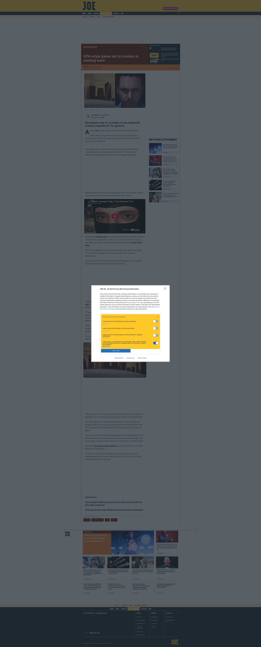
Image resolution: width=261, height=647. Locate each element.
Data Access (130, 358)
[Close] (166, 289)
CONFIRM (116, 351)
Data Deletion (119, 358)
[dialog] (130, 323)
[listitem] (130, 317)
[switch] (155, 321)
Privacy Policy (142, 358)
